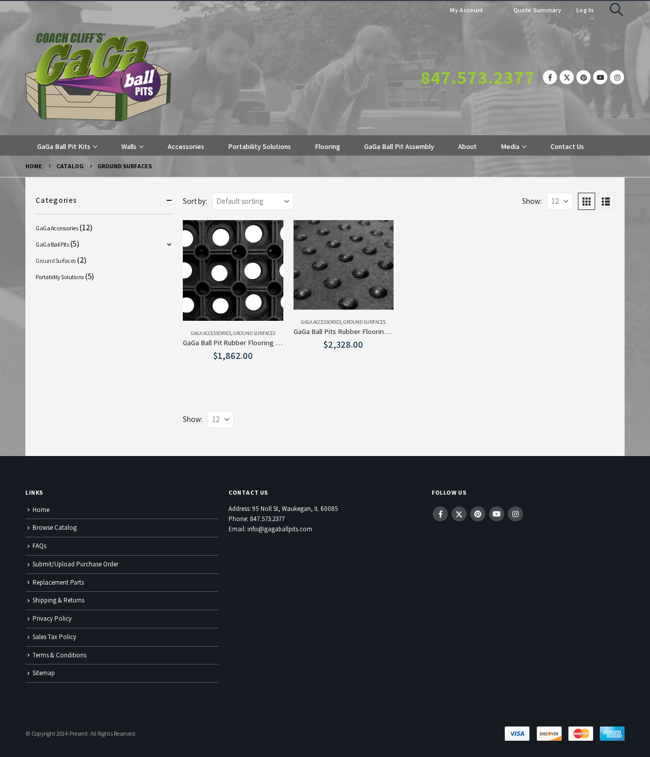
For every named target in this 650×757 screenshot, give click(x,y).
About (467, 146)
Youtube (496, 514)
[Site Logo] (98, 77)
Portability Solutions (259, 146)
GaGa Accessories (211, 333)
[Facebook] (550, 77)
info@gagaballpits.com (279, 529)
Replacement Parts (58, 582)
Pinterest (477, 514)
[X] (567, 77)
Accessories (186, 146)
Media (510, 146)
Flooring (327, 146)
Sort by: (195, 201)
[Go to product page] (233, 270)
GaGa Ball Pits (52, 244)
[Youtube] (600, 77)
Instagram (515, 514)
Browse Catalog (54, 527)
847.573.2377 (477, 77)
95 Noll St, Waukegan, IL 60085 (295, 508)
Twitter (459, 514)
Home (40, 509)
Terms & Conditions (59, 655)
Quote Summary (536, 10)
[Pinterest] (583, 77)
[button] (617, 9)
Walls (129, 146)
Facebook (440, 514)
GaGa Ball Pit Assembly (399, 146)
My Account (466, 10)
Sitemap (43, 673)
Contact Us (567, 146)
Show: (532, 201)
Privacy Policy (52, 618)
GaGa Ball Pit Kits (63, 146)
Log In (585, 10)
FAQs (39, 545)
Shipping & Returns (58, 600)
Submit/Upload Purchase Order (75, 564)
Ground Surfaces (254, 333)
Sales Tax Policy (54, 636)
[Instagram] (617, 77)
